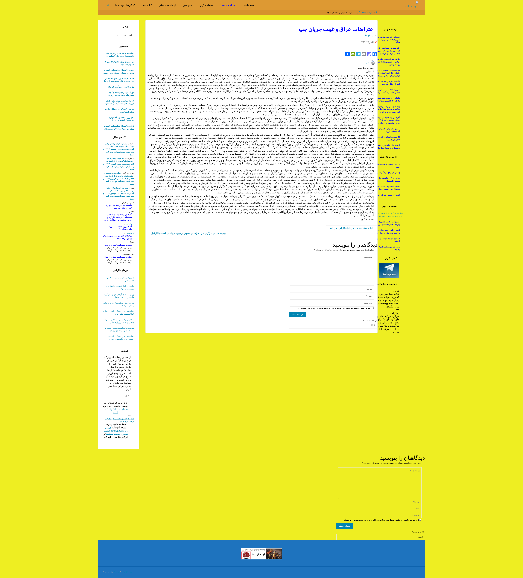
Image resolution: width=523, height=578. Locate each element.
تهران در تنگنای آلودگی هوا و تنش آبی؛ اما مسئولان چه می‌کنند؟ (119, 295)
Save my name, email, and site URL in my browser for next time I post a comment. (334, 308)
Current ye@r (370, 320)
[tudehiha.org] (411, 4)
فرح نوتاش (130, 223)
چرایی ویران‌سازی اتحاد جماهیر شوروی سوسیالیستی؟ (116, 430)
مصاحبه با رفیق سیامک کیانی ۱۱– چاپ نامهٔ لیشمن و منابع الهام (118, 312)
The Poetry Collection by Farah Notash (116, 410)
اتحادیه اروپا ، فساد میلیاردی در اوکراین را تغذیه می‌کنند (118, 304)
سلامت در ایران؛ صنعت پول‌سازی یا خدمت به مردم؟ (120, 287)
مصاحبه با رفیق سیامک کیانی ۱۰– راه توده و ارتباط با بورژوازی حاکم (119, 321)
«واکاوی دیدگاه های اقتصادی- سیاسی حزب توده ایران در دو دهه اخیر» (388, 214)
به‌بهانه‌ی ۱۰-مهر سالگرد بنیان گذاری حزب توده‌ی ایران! (119, 110)
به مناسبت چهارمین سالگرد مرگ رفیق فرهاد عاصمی (118, 119)
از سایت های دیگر (365, 12)
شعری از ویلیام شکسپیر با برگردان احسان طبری (120, 279)
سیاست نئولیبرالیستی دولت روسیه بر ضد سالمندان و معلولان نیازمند (119, 329)
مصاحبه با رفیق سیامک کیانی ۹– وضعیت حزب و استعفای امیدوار (121, 337)
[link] (108, 5)
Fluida (116, 572)
